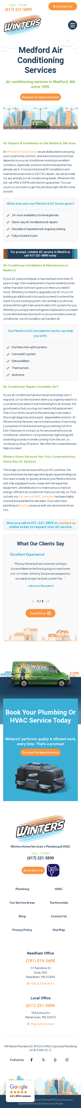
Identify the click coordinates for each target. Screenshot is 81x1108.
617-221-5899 (39, 256)
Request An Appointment (40, 97)
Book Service (33, 870)
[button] (72, 25)
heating (24, 505)
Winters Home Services (21, 151)
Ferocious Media (53, 1103)
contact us (66, 523)
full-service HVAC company (36, 496)
